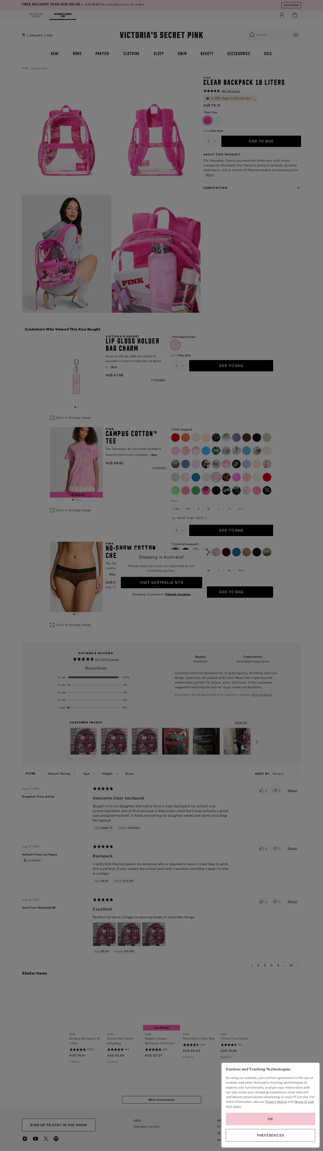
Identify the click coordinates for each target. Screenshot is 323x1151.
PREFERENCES (270, 1135)
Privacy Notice (276, 1102)
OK (270, 1119)
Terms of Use (304, 1102)
